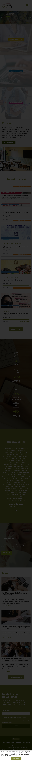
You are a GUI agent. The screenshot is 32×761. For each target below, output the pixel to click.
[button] (16, 758)
